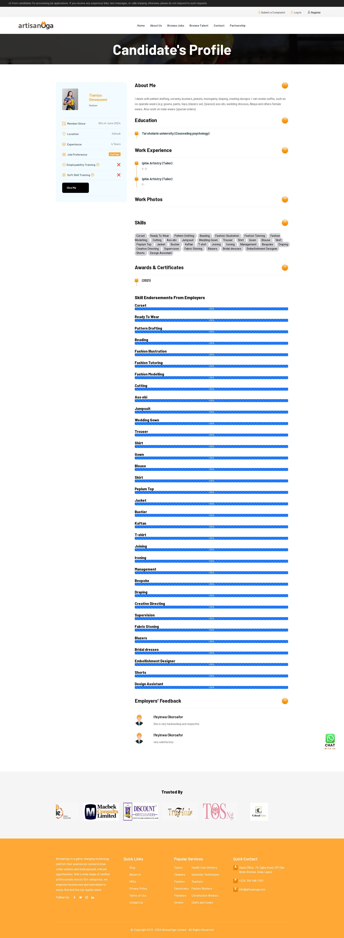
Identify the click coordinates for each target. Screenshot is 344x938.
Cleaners (179, 874)
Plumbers (180, 895)
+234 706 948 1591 (251, 880)
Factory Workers (202, 888)
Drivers (178, 902)
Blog (132, 867)
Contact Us (136, 902)
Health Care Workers (204, 867)
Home (141, 25)
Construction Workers (205, 895)
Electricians (181, 888)
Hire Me (71, 187)
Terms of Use (137, 895)
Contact (219, 25)
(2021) (146, 280)
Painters (179, 881)
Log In (297, 12)
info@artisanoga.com (252, 889)
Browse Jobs (175, 25)
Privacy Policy (138, 888)
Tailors (178, 867)
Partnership (237, 25)
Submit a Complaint (273, 12)
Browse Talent (199, 25)
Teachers (197, 881)
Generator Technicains (205, 874)
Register (315, 12)
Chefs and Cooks (202, 902)
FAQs (132, 881)
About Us (156, 25)
